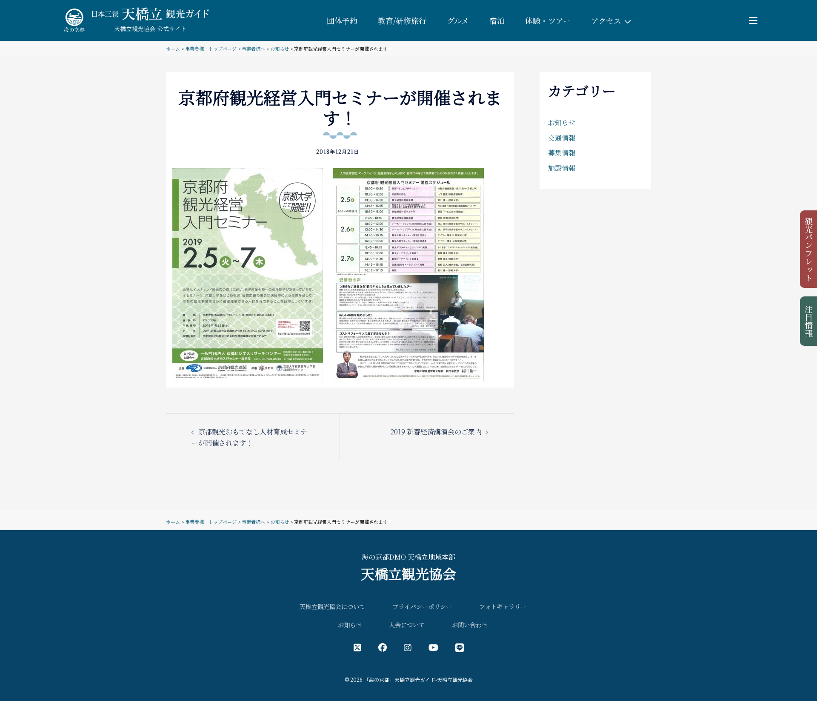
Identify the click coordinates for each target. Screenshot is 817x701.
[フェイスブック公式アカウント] (382, 647)
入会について (407, 624)
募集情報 (561, 153)
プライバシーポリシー (422, 606)
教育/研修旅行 (402, 20)
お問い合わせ (470, 624)
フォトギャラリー (502, 606)
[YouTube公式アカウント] (433, 647)
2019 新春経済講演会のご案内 (436, 432)
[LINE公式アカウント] (459, 647)
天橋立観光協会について (332, 606)
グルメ (458, 20)
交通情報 (561, 138)
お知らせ (279, 48)
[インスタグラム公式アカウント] (407, 647)
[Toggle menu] (753, 20)
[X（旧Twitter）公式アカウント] (357, 647)
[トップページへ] (135, 19)
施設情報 (561, 168)
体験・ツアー (548, 20)
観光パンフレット (809, 249)
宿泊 (497, 20)
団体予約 (342, 20)
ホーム (173, 48)
